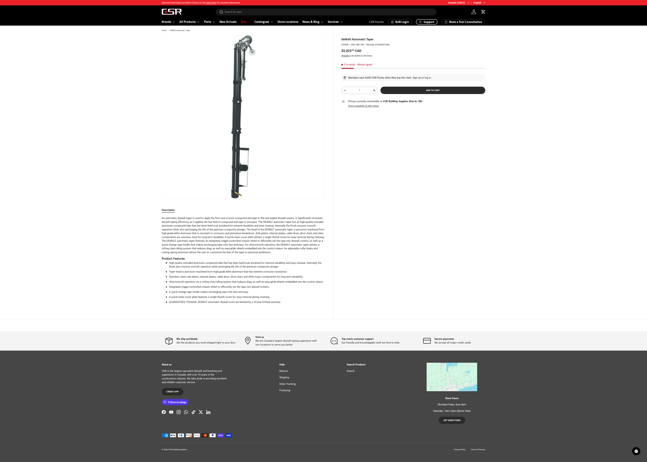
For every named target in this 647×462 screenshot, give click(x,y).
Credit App (172, 391)
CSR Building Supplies (177, 450)
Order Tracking (287, 383)
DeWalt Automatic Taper (180, 30)
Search (351, 370)
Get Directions (451, 420)
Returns (283, 370)
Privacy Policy (460, 450)
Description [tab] (168, 210)
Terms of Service (478, 450)
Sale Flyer (211, 2)
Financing (284, 390)
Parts (207, 21)
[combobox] (326, 12)
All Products (187, 21)
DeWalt (344, 44)
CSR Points (376, 22)
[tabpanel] (243, 260)
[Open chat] (636, 451)
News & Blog (310, 21)
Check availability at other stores (363, 106)
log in (428, 77)
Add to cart (433, 90)
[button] (483, 12)
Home (164, 30)
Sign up (417, 77)
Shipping (345, 55)
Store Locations (288, 21)
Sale (243, 21)
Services (333, 21)
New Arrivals (228, 21)
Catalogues (261, 21)
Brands (166, 21)
